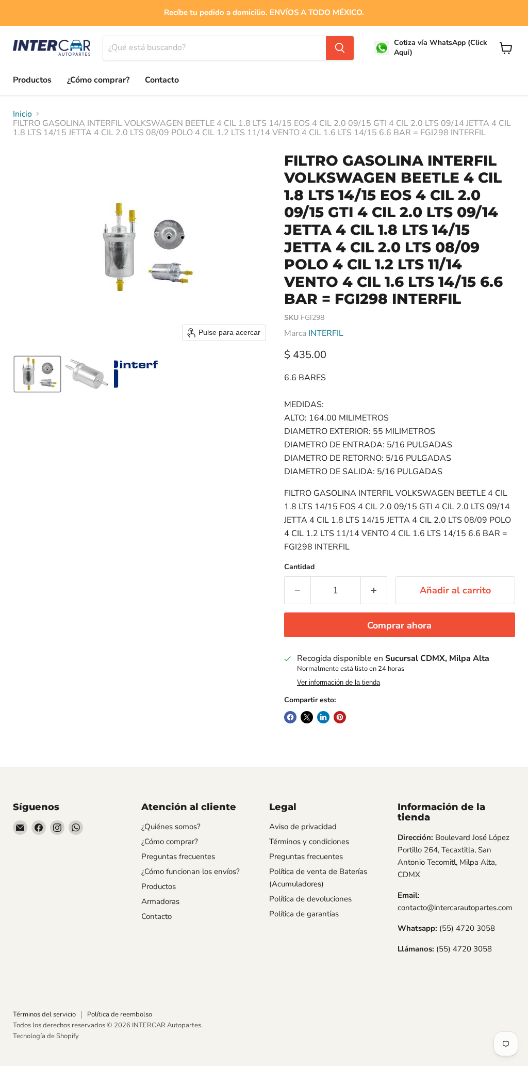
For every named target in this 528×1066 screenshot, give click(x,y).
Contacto (162, 80)
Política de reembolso (119, 1014)
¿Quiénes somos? (171, 826)
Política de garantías (304, 914)
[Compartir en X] (307, 717)
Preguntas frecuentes (178, 856)
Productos (32, 80)
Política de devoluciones (310, 899)
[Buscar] (340, 48)
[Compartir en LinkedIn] (323, 717)
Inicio (22, 114)
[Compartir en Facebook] (290, 717)
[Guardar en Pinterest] (340, 717)
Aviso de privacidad (303, 826)
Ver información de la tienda (338, 682)
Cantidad (299, 567)
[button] (37, 374)
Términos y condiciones (309, 841)
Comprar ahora (399, 625)
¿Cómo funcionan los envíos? (190, 871)
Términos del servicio (44, 1014)
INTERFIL (325, 333)
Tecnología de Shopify (46, 1036)
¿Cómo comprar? (98, 80)
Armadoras (160, 901)
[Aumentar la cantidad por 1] (374, 590)
